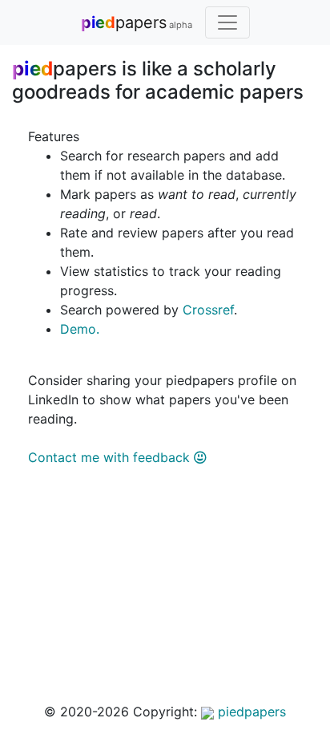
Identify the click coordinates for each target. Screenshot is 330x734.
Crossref (208, 310)
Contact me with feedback (111, 457)
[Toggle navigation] (227, 22)
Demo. (79, 329)
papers (136, 22)
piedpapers (250, 712)
